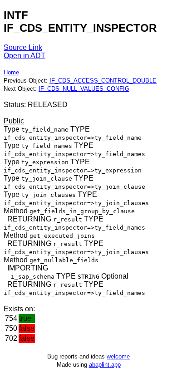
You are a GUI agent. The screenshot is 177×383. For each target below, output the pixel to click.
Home (11, 72)
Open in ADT (24, 55)
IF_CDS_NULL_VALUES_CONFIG (84, 88)
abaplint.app (105, 364)
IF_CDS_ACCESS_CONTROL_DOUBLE (103, 80)
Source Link (23, 47)
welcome (118, 356)
